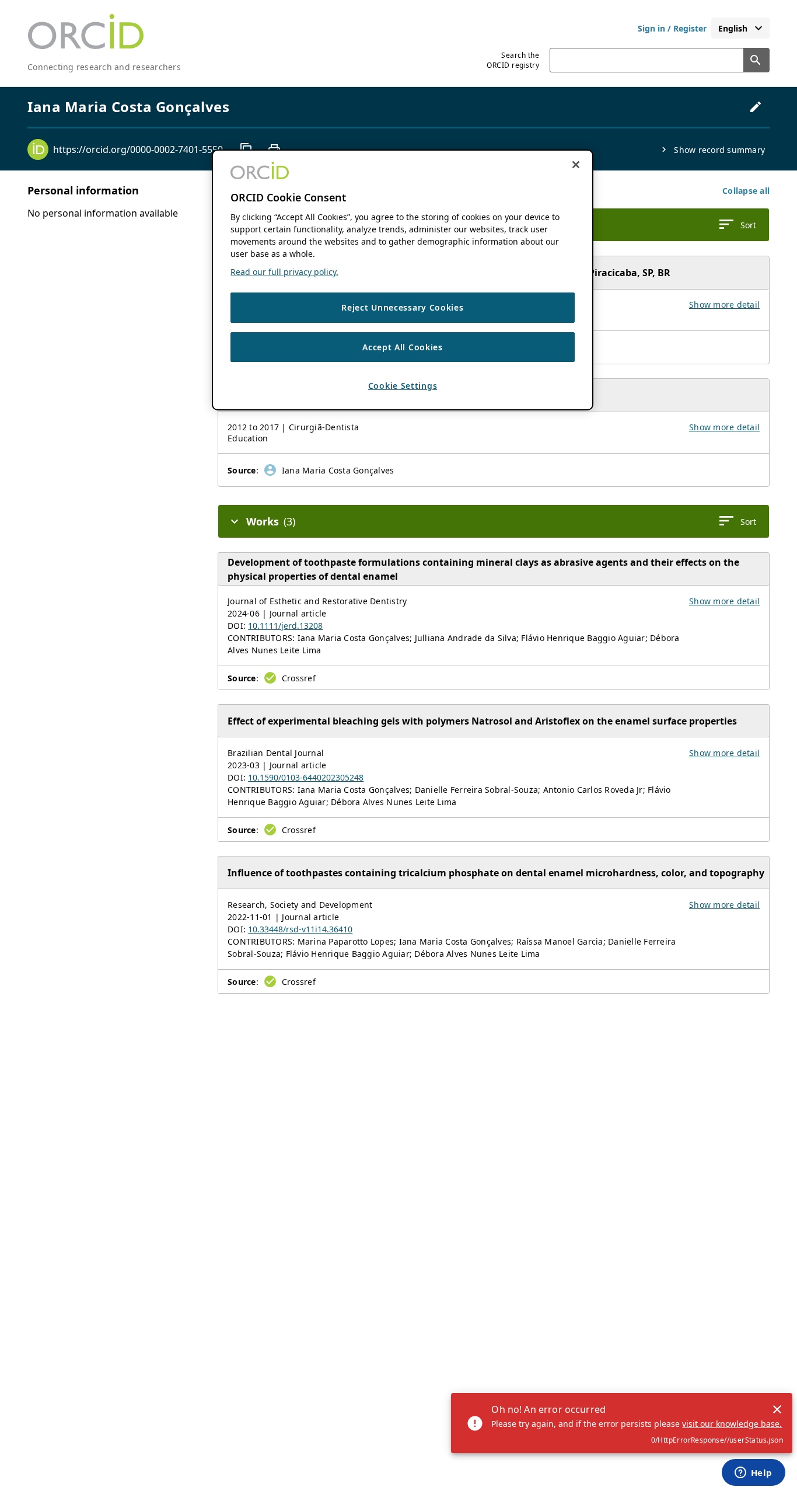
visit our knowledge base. (732, 1423)
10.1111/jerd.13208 (285, 625)
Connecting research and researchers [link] (104, 66)
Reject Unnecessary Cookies (402, 307)
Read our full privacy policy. (284, 271)
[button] (746, 190)
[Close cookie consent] (576, 164)
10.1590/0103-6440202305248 (305, 777)
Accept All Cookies (402, 347)
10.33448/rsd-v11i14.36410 (300, 929)
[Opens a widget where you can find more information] (753, 1473)
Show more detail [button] (724, 304)
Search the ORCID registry (513, 60)
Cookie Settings (403, 385)
